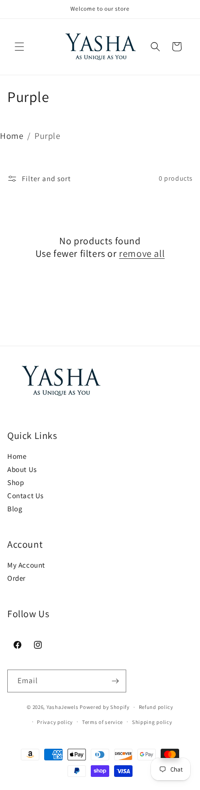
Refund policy (156, 707)
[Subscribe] (115, 681)
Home (11, 135)
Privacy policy (55, 722)
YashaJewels (63, 707)
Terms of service (102, 722)
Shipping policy (152, 722)
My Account (26, 565)
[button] (19, 46)
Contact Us (25, 495)
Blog (14, 508)
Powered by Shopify (105, 707)
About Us (22, 469)
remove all (142, 253)
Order (16, 578)
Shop (15, 482)
